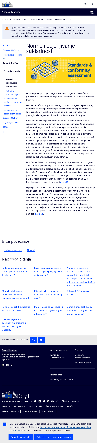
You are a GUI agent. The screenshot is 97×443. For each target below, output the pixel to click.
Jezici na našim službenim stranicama (46, 406)
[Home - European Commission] (19, 395)
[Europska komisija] (7, 4)
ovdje (63, 182)
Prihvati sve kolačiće (21, 437)
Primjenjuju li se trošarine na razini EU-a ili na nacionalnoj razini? (48, 294)
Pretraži (91, 4)
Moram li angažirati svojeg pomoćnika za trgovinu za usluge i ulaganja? (80, 310)
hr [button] (85, 4)
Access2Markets (9, 350)
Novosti (31, 250)
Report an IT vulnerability (13, 406)
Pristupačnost (48, 411)
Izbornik (91, 13)
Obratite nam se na (70, 401)
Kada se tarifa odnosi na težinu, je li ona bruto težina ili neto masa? (15, 271)
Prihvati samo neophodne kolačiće (54, 437)
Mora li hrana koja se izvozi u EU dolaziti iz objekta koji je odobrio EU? (48, 310)
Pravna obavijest (30, 411)
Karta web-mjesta (83, 362)
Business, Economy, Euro (61, 379)
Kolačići (70, 406)
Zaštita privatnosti (10, 411)
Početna (5, 19)
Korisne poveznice (13, 250)
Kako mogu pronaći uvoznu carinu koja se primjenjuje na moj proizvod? (48, 271)
